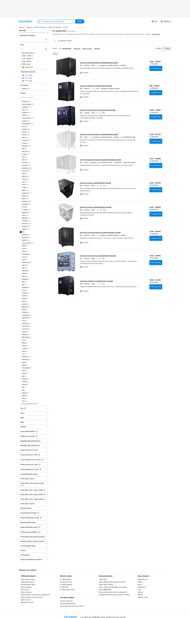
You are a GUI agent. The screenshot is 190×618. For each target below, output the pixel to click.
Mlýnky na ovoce (26, 600)
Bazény (140, 585)
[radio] (21, 75)
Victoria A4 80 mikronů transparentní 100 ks (112, 582)
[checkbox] (21, 53)
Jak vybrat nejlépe (67, 597)
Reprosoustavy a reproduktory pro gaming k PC (35, 595)
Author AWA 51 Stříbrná (106, 585)
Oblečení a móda (143, 597)
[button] (31, 39)
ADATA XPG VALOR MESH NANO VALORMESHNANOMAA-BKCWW (100, 233)
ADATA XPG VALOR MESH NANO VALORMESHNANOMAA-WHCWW (100, 160)
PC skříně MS (64, 587)
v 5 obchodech (153, 88)
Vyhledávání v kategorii (27, 35)
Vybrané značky (66, 576)
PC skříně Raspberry (66, 585)
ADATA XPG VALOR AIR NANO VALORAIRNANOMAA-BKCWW (99, 63)
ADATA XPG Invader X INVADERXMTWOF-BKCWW (95, 183)
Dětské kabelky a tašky (28, 585)
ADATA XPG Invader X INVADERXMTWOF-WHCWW (95, 207)
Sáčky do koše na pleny (28, 580)
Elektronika (29, 27)
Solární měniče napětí (27, 582)
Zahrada (140, 592)
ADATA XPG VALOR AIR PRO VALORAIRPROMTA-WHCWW (98, 256)
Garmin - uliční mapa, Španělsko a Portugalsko (113, 587)
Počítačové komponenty (54, 27)
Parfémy (140, 582)
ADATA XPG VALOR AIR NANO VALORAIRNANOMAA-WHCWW (99, 134)
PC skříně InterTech (66, 582)
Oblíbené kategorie (28, 576)
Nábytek (140, 595)
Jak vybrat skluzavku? (66, 601)
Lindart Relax (103, 580)
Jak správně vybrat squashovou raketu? (72, 606)
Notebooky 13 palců (27, 602)
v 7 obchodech (153, 64)
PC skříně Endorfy (65, 580)
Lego (139, 590)
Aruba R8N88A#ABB (105, 590)
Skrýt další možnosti (28, 404)
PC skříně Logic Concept (67, 590)
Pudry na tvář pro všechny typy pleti (32, 597)
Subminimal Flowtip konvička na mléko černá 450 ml (114, 595)
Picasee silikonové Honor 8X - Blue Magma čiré (113, 592)
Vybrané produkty (105, 576)
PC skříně (65, 27)
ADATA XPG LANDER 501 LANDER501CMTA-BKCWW (96, 281)
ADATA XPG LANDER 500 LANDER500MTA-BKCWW (96, 86)
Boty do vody (25, 590)
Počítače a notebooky (40, 27)
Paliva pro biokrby (26, 587)
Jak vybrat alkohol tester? (68, 604)
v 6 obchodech (153, 161)
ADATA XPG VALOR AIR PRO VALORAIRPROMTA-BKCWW (97, 110)
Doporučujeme (143, 576)
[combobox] (56, 21)
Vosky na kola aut (26, 592)
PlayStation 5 (142, 587)
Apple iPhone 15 (143, 580)
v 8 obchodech (153, 185)
